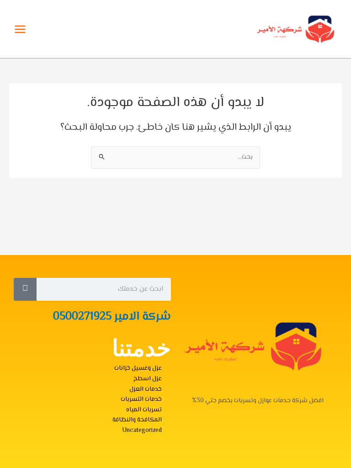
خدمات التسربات (141, 399)
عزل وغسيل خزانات (138, 368)
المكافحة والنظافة (137, 420)
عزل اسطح (147, 378)
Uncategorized (142, 430)
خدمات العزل (145, 389)
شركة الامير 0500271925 (112, 317)
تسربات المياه (144, 410)
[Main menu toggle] (20, 29)
